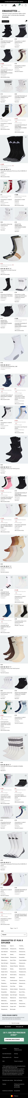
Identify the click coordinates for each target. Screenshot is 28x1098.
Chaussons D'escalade (13, 963)
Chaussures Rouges (4, 1009)
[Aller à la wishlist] (5, 5)
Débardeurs (4, 960)
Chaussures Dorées (4, 989)
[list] (11, 21)
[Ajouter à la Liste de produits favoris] (11, 26)
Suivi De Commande (6, 1053)
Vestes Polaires (14, 966)
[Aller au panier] (25, 5)
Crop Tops (3, 954)
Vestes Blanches (12, 969)
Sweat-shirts (4, 971)
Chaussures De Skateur (14, 952)
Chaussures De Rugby (14, 949)
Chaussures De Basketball (14, 972)
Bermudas (3, 977)
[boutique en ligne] (14, 6)
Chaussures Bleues (4, 986)
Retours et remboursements (18, 1049)
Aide (3, 1061)
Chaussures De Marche (14, 957)
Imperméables (5, 995)
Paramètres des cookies (7, 1080)
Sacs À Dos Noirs (13, 960)
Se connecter (8, 1026)
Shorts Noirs (13, 974)
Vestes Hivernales (13, 954)
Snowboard (4, 969)
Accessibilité (17, 1090)
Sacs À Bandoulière (13, 946)
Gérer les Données (18, 1080)
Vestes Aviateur (5, 957)
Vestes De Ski (4, 1003)
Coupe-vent (4, 974)
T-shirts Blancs (3, 980)
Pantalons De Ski (4, 1006)
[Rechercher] (22, 5)
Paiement (16, 1057)
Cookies (4, 1084)
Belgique (16, 1095)
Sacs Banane (4, 951)
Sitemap (16, 1053)
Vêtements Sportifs (3, 1001)
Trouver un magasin (18, 1061)
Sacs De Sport (4, 963)
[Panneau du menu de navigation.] (2, 5)
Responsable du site (6, 1057)
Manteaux (3, 946)
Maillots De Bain (4, 966)
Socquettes (4, 992)
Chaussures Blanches (4, 998)
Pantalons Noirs (3, 983)
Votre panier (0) (19, 1026)
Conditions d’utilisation (7, 1090)
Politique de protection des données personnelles (19, 1086)
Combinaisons (4, 948)
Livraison (4, 1048)
